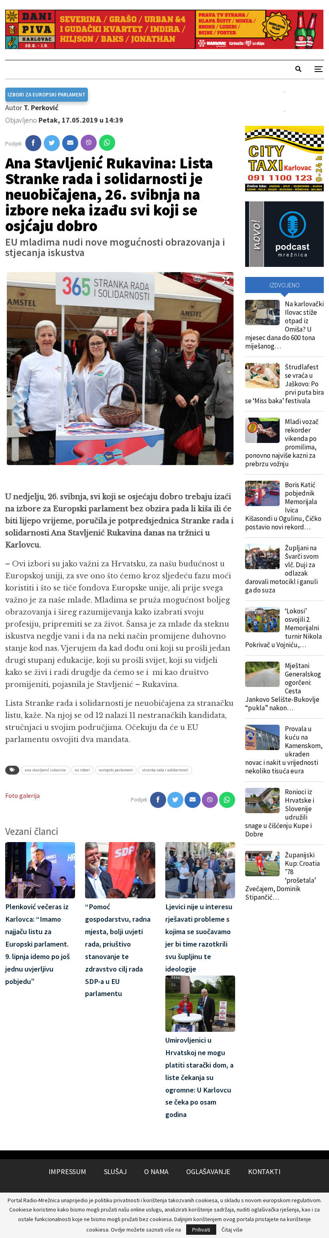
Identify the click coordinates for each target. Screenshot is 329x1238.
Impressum (67, 1171)
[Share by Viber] (89, 143)
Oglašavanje (208, 1171)
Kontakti (264, 1171)
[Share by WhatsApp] (107, 143)
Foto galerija (22, 795)
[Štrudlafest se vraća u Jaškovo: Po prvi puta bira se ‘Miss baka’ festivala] (262, 376)
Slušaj (115, 1171)
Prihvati (201, 1229)
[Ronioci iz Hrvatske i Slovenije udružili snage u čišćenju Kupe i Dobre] (262, 801)
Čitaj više (232, 1229)
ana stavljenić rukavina (45, 770)
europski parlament (116, 770)
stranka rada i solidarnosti (165, 770)
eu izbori (82, 770)
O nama (156, 1171)
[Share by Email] (70, 143)
